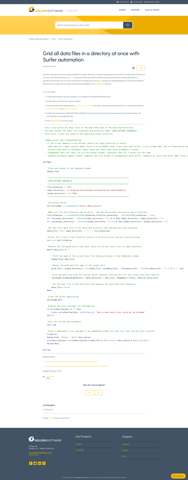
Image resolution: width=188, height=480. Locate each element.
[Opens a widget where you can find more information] (178, 476)
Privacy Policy (104, 477)
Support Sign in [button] (153, 2)
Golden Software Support (39, 39)
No (99, 393)
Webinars (125, 444)
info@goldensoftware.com (40, 453)
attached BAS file (53, 109)
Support (72, 10)
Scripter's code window (84, 105)
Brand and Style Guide (118, 477)
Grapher (135, 10)
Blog (124, 456)
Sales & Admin (152, 10)
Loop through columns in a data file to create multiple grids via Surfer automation (76, 366)
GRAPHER (80, 450)
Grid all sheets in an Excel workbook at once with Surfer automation (71, 362)
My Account (137, 2)
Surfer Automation (65, 39)
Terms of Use (94, 477)
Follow (140, 68)
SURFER (79, 444)
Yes (89, 393)
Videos (125, 450)
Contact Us (124, 2)
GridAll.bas (49, 376)
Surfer (122, 10)
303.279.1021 (34, 455)
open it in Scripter (70, 109)
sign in (51, 418)
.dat (72, 77)
